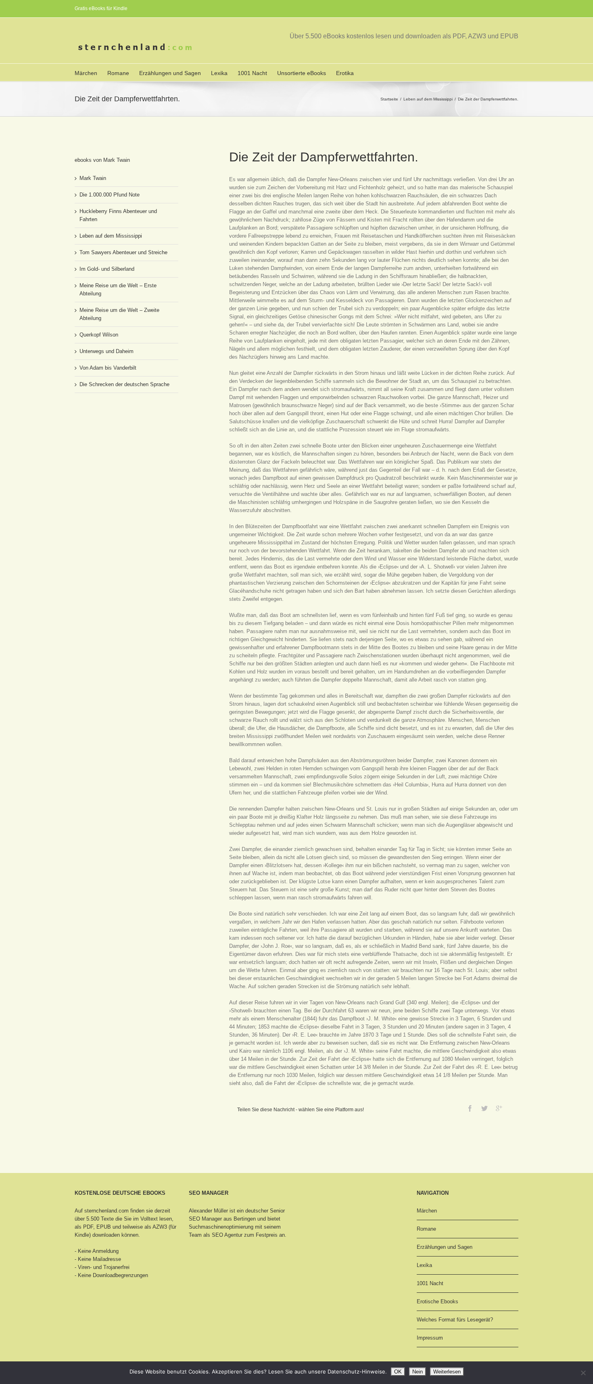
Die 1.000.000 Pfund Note (109, 195)
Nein (417, 1372)
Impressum (430, 1338)
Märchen (86, 73)
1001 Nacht (252, 73)
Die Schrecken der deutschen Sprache (124, 384)
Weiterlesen (447, 1372)
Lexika (219, 73)
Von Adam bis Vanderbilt (107, 368)
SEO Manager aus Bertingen (222, 1219)
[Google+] (499, 1108)
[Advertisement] (115, 429)
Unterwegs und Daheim (106, 351)
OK (398, 1372)
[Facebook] (470, 1108)
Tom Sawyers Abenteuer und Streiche (123, 252)
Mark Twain (92, 178)
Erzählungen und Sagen (170, 73)
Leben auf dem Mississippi (428, 99)
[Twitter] (484, 1108)
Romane (118, 73)
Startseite (389, 99)
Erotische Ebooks (437, 1301)
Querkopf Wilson (98, 335)
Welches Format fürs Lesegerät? (455, 1320)
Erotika (345, 73)
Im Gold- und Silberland (106, 269)
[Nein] (583, 1373)
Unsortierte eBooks (301, 73)
